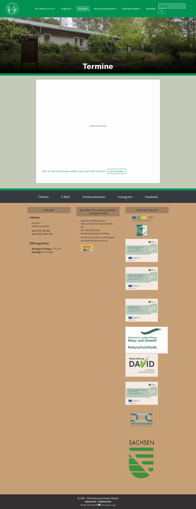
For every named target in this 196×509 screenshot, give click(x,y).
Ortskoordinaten (93, 197)
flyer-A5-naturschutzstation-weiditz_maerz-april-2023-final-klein (74, 171)
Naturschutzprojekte (104, 8)
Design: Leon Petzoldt (89, 505)
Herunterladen (116, 171)
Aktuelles (150, 8)
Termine (82, 8)
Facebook (151, 197)
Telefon (43, 197)
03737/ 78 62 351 (44, 234)
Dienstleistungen (130, 8)
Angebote (66, 8)
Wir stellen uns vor (44, 8)
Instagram (125, 197)
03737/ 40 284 (43, 230)
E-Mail (65, 197)
